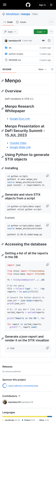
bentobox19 (15, 40)
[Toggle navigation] (4, 4)
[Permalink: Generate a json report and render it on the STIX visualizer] (3, 338)
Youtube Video (18, 142)
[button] (48, 176)
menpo (25, 14)
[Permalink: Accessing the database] (3, 244)
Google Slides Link (20, 147)
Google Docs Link (20, 118)
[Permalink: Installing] (3, 168)
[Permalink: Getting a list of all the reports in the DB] (3, 255)
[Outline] (52, 69)
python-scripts (16, 54)
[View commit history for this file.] (49, 40)
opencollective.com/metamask (23, 385)
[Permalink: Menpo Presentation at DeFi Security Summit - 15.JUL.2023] (3, 130)
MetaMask (12, 14)
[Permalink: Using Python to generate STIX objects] (3, 157)
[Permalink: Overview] (3, 91)
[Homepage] (28, 4)
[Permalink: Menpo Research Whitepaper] (3, 108)
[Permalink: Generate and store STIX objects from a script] (3, 196)
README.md (15, 60)
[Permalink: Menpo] (3, 81)
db (10, 47)
